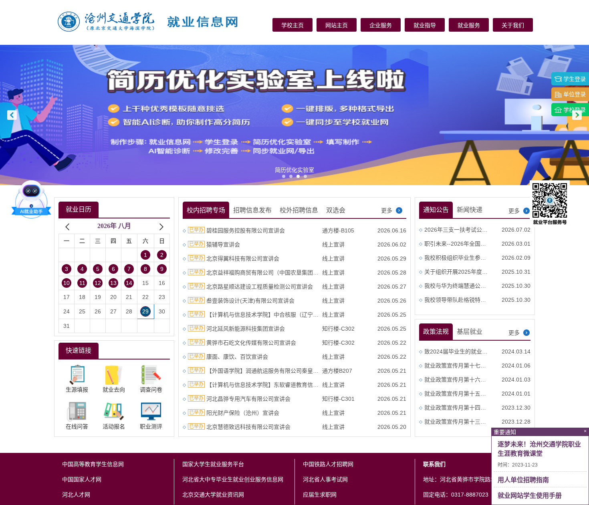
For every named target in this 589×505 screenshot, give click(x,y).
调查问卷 (151, 390)
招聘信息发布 (252, 210)
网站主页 (336, 25)
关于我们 (513, 25)
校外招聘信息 (299, 210)
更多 (387, 210)
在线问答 (77, 427)
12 (98, 283)
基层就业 (469, 331)
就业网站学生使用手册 (530, 495)
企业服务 (380, 25)
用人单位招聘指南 (523, 480)
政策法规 (436, 331)
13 (113, 283)
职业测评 (151, 427)
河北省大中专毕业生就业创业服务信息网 (232, 479)
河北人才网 (76, 494)
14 (129, 283)
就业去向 (114, 390)
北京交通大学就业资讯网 (213, 494)
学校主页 (292, 25)
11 (82, 283)
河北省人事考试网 (325, 479)
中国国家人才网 (81, 479)
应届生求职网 (320, 494)
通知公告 (436, 209)
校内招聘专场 (206, 210)
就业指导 (425, 25)
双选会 (335, 210)
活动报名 (114, 427)
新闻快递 (469, 209)
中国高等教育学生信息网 (93, 464)
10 (66, 283)
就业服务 (469, 25)
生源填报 (77, 390)
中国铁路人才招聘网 (328, 464)
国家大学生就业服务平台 (213, 464)
